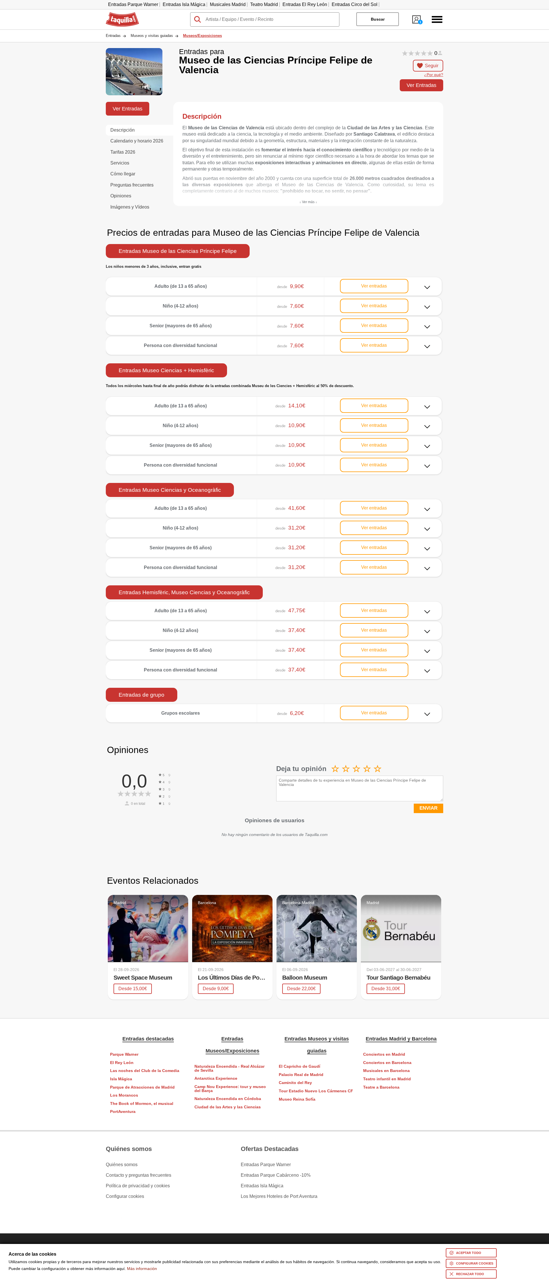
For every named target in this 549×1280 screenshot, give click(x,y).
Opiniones (120, 195)
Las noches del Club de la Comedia (144, 1071)
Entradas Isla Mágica (184, 4)
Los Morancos (124, 1095)
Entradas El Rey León (305, 4)
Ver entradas (374, 286)
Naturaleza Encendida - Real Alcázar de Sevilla (229, 1068)
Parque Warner (124, 1054)
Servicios (119, 163)
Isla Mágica (121, 1079)
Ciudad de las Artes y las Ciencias (227, 1107)
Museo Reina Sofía (297, 1099)
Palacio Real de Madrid (301, 1075)
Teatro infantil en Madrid (387, 1079)
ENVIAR (428, 808)
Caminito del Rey (295, 1083)
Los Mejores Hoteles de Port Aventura (279, 1196)
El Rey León (122, 1063)
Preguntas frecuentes (132, 185)
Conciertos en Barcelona (387, 1063)
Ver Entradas (421, 85)
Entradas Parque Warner (133, 4)
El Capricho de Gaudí (299, 1066)
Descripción (122, 130)
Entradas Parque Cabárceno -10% (276, 1175)
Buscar (378, 19)
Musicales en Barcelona (386, 1071)
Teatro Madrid (264, 4)
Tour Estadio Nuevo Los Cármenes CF (316, 1091)
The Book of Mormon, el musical (141, 1103)
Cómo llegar (122, 173)
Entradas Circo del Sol (354, 4)
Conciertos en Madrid (384, 1054)
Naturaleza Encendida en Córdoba (227, 1099)
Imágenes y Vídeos (129, 207)
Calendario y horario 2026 (136, 140)
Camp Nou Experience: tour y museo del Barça (230, 1089)
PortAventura (123, 1111)
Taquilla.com (119, 14)
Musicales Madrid (228, 4)
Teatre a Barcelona (381, 1087)
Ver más (274, 282)
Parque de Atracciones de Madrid (142, 1087)
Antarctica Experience (215, 1078)
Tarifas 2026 (122, 152)
